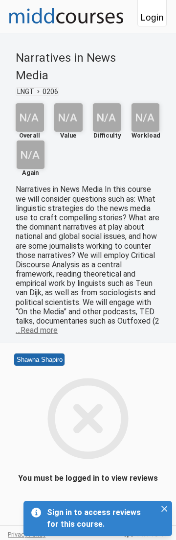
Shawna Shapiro (40, 359)
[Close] (164, 509)
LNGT (25, 91)
